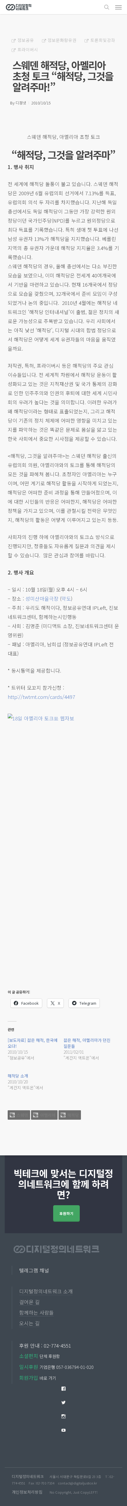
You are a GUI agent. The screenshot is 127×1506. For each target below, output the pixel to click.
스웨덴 (22, 1115)
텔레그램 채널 (34, 1270)
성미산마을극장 (41, 598)
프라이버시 (27, 49)
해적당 (73, 1115)
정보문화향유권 (62, 40)
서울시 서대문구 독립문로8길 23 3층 (75, 1476)
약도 (66, 598)
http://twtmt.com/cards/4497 (41, 696)
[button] (118, 7)
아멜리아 (48, 1115)
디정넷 (21, 103)
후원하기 (66, 1213)
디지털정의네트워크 (28, 1476)
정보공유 (25, 40)
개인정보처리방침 (27, 1492)
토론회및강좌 (102, 40)
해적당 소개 (18, 1076)
